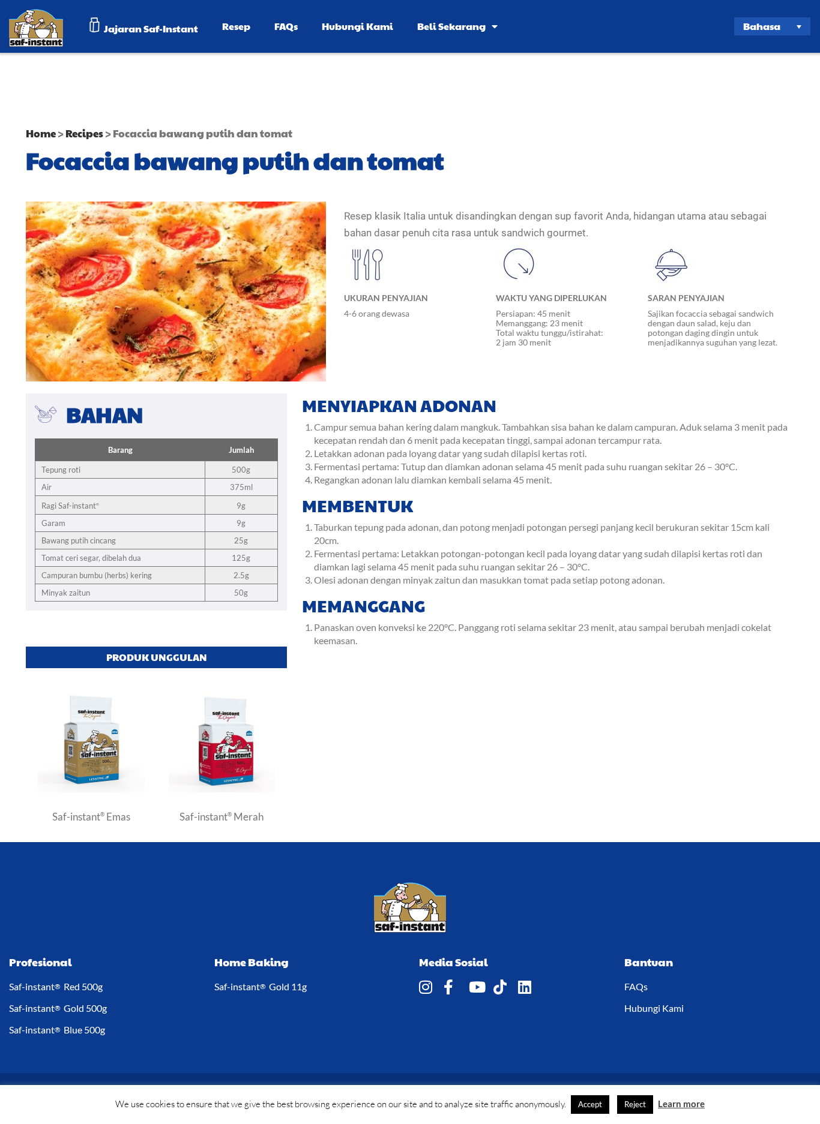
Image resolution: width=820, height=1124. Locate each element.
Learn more (681, 1103)
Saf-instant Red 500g (56, 986)
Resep (236, 26)
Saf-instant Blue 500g (57, 1029)
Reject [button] (635, 1104)
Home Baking (251, 961)
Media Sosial (453, 961)
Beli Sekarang (451, 26)
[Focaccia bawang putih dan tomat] (91, 789)
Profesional (40, 961)
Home (41, 133)
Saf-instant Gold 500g (58, 1008)
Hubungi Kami (357, 26)
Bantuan (648, 961)
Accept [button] (590, 1104)
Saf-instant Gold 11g (260, 986)
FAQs (286, 26)
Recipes (84, 133)
